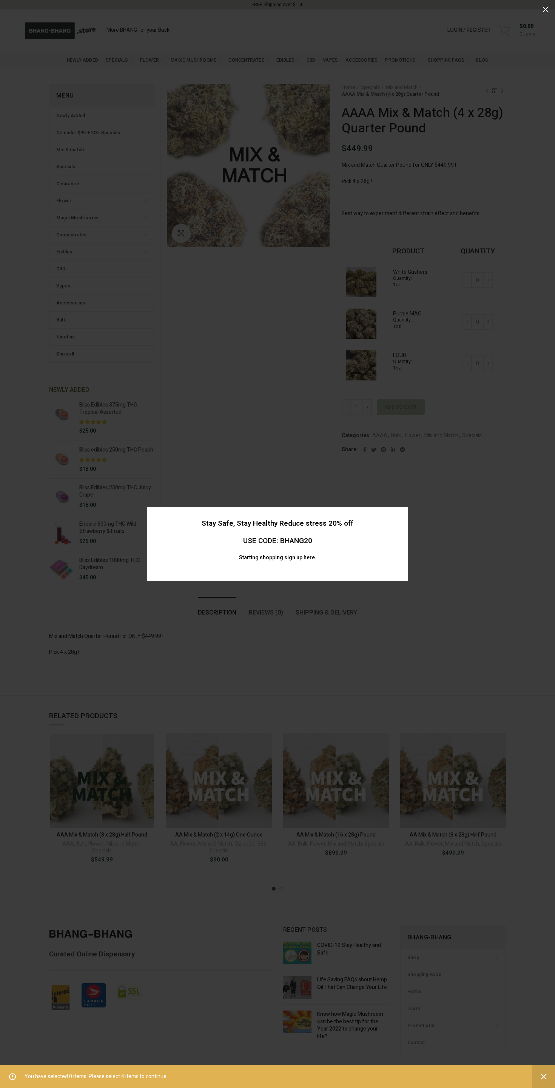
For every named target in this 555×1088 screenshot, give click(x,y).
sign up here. (300, 558)
